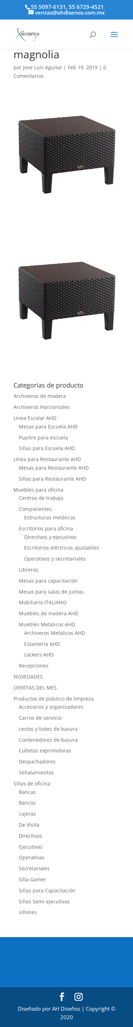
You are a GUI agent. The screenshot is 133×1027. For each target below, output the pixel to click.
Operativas (32, 857)
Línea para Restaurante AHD (47, 459)
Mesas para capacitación (48, 580)
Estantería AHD (42, 643)
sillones (28, 912)
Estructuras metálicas (50, 517)
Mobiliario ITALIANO (43, 602)
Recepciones (34, 665)
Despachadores (37, 761)
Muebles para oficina (38, 489)
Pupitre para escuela (43, 437)
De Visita (29, 824)
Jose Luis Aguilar (42, 67)
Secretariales (34, 868)
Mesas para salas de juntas (51, 591)
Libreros (28, 569)
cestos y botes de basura (48, 728)
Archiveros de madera (39, 396)
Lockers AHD (39, 654)
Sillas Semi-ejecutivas (44, 901)
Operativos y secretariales (55, 558)
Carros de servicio (40, 717)
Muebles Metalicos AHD (47, 624)
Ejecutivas (31, 846)
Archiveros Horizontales (41, 407)
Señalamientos (36, 772)
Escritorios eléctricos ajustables (61, 547)
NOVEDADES (28, 676)
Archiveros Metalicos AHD (54, 632)
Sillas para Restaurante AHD (52, 478)
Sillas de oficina (31, 783)
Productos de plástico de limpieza (53, 698)
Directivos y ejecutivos (50, 537)
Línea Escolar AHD (34, 418)
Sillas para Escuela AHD (47, 448)
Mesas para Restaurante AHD (54, 467)
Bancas (27, 792)
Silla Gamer (32, 879)
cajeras (27, 813)
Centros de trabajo (41, 497)
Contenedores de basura (48, 739)
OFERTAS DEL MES (35, 687)
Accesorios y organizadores (51, 706)
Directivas (30, 835)
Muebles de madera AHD (48, 613)
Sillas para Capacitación (47, 890)
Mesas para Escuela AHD (48, 426)
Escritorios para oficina (46, 528)
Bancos (27, 802)
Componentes (35, 509)
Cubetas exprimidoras (45, 750)
